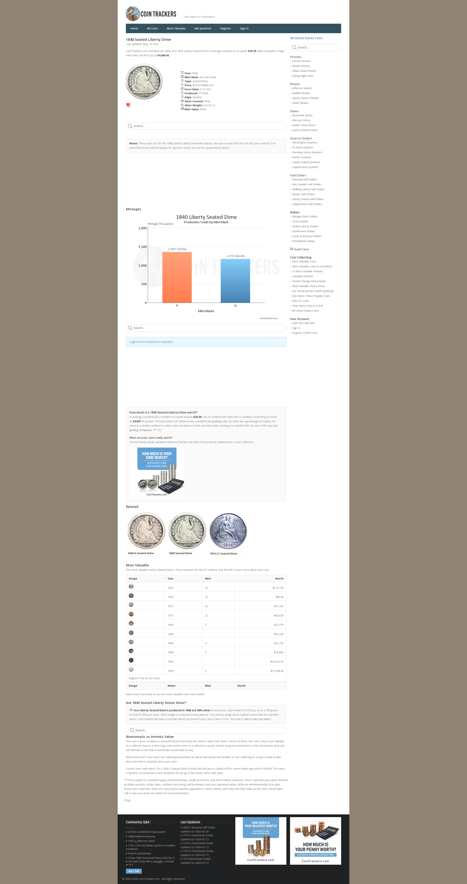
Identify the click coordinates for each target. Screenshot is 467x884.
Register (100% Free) (304, 333)
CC (206, 588)
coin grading (213, 421)
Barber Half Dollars (303, 194)
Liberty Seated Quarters (306, 162)
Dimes (294, 111)
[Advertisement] (278, 10)
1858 (170, 652)
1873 (170, 615)
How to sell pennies (139, 853)
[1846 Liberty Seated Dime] (145, 632)
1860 (170, 643)
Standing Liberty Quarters (307, 152)
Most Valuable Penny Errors (308, 286)
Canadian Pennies (302, 276)
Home (134, 28)
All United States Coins (306, 38)
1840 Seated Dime (180, 553)
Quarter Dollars (301, 138)
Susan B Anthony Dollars (307, 236)
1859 (170, 625)
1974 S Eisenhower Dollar (198, 835)
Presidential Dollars (303, 241)
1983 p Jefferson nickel (141, 841)
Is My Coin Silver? (261, 719)
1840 (195, 73)
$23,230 (278, 634)
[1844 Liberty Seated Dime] (145, 660)
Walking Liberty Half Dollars (308, 189)
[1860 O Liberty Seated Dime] (145, 642)
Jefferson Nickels (302, 88)
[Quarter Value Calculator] (260, 841)
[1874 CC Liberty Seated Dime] (145, 586)
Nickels (295, 84)
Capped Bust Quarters (305, 167)
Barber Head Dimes (304, 125)
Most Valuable (176, 28)
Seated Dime (200, 81)
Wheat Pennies (301, 66)
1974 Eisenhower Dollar (197, 858)
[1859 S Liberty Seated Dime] (145, 623)
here (149, 694)
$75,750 (278, 606)
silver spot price (251, 768)
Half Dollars (298, 175)
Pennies (295, 57)
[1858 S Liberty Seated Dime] (145, 651)
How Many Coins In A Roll (307, 305)
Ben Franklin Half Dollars (306, 184)
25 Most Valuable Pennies (307, 271)
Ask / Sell (133, 871)
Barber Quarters (301, 157)
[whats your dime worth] (204, 473)
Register (225, 28)
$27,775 (278, 625)
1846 (170, 634)
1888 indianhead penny (141, 836)
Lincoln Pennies (301, 61)
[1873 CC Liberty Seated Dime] (145, 614)
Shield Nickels (300, 103)
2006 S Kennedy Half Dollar (199, 827)
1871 (170, 606)
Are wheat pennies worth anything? (313, 291)
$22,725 (278, 643)
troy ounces (201, 714)
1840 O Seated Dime (141, 553)
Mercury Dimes (301, 120)
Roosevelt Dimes (302, 115)
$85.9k (279, 597)
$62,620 (278, 615)
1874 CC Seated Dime (223, 553)
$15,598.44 (277, 671)
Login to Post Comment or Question (151, 342)
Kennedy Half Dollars (304, 179)
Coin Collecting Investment (175, 757)
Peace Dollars (300, 221)
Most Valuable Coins (304, 261)
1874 (170, 588)
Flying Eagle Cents (303, 75)
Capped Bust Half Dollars (307, 204)
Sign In (244, 28)
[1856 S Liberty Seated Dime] (145, 669)
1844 (170, 661)
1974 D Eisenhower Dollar (198, 851)
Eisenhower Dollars (303, 231)
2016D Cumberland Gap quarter (147, 832)
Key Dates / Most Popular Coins (311, 296)
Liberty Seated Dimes (305, 130)
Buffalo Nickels (301, 93)
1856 (170, 671)
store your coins (167, 761)
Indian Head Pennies (304, 71)
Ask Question (202, 28)
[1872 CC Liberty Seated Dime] (145, 595)
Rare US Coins (300, 301)
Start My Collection (303, 323)
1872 (170, 597)
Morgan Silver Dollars (305, 216)
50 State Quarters (302, 147)
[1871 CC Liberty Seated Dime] (145, 604)
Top (127, 800)
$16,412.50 (277, 661)
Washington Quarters (304, 142)
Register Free (136, 678)
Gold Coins (301, 249)
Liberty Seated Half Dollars (308, 199)
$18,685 (278, 652)
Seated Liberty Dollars (305, 226)
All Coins (152, 28)
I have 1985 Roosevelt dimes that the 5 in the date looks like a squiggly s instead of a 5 (150, 861)
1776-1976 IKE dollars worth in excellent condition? (150, 847)
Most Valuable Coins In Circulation (312, 266)
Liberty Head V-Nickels (305, 98)
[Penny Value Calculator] (315, 841)
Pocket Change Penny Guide (309, 281)
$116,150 (278, 588)
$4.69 (203, 109)
